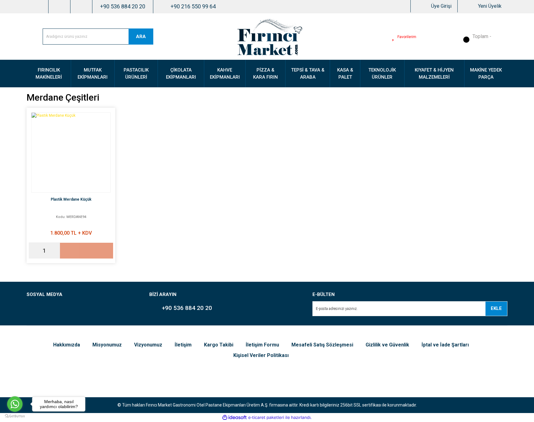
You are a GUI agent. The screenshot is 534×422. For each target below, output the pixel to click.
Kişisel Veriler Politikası (261, 355)
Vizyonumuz (148, 345)
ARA (141, 36)
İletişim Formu (262, 345)
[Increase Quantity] (55, 250)
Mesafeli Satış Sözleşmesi (322, 345)
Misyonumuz (107, 345)
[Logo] (269, 36)
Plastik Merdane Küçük (71, 199)
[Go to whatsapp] (15, 404)
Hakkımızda (66, 345)
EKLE (496, 308)
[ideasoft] (234, 417)
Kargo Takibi (218, 345)
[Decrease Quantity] (33, 250)
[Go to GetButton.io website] (15, 416)
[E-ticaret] (266, 417)
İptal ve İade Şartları (445, 345)
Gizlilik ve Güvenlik (387, 345)
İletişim (183, 345)
